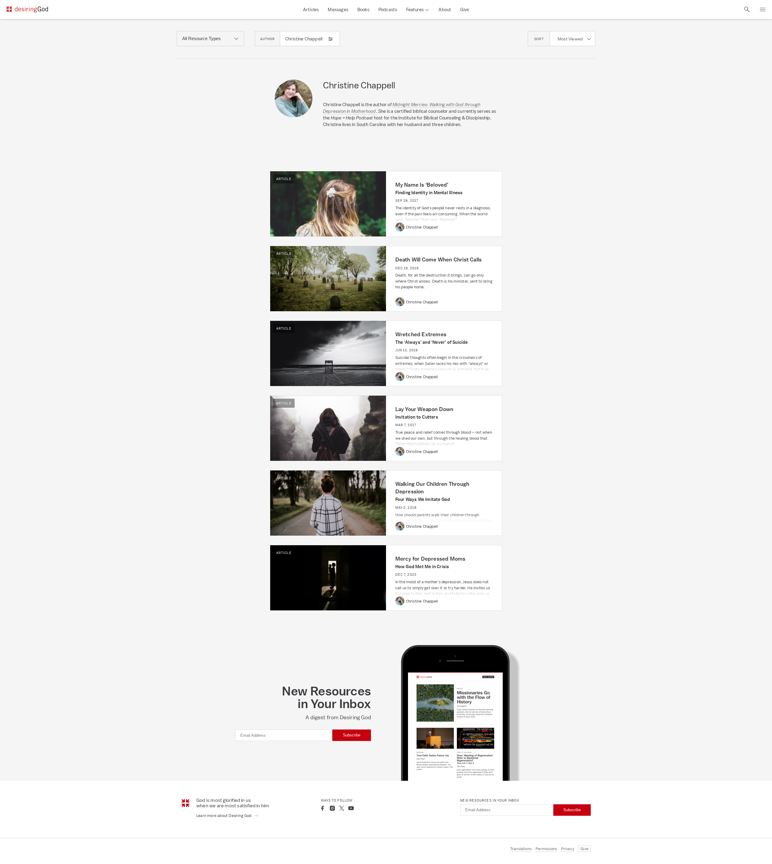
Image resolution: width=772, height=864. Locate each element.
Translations (521, 848)
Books (363, 9)
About (444, 9)
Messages (338, 9)
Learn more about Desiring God (224, 815)
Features (415, 9)
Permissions (546, 848)
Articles (311, 9)
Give (464, 9)
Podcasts (387, 9)
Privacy (567, 848)
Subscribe (351, 735)
